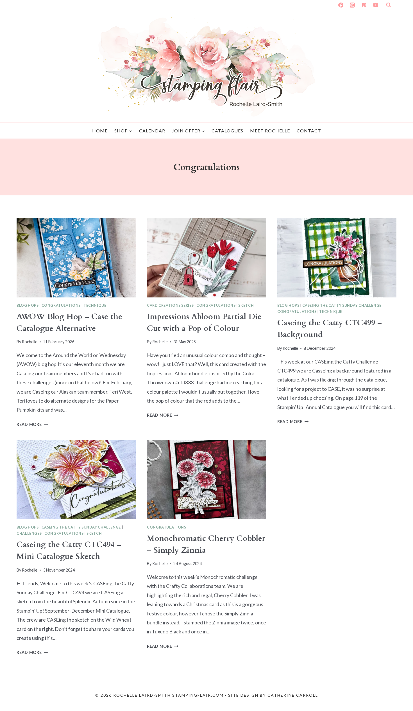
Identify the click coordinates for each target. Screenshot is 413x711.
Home (100, 130)
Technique (94, 305)
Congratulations (61, 305)
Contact (309, 130)
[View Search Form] (389, 5)
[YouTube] (376, 5)
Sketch (246, 305)
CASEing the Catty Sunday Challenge (342, 305)
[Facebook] (341, 5)
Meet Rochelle (270, 130)
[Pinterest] (364, 5)
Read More (32, 424)
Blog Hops (28, 305)
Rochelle (29, 341)
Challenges (29, 533)
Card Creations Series (170, 305)
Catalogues (227, 130)
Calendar (152, 130)
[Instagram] (352, 5)
